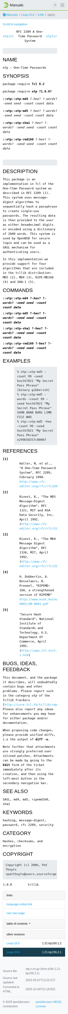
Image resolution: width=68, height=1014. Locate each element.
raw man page (16, 913)
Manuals (12, 14)
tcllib (41, 14)
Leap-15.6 (27, 14)
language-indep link (19, 904)
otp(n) (8, 36)
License (41, 1006)
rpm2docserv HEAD (48, 1001)
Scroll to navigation (15, 24)
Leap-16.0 (13, 943)
